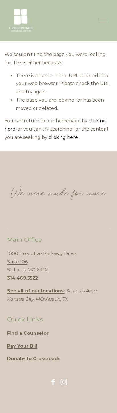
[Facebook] (53, 382)
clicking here (63, 137)
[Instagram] (63, 382)
